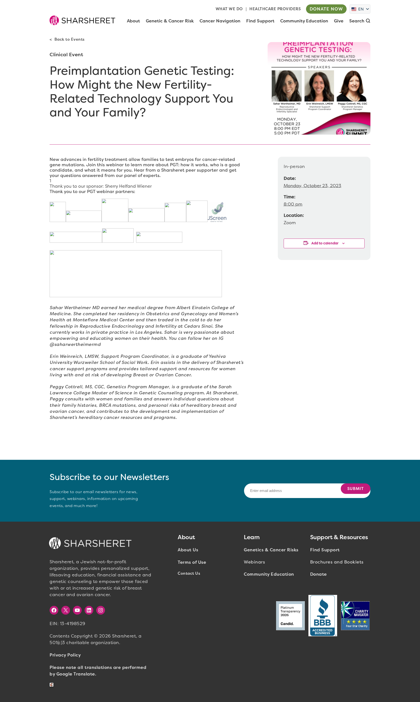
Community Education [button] (269, 574)
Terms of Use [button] (192, 562)
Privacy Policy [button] (65, 655)
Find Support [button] (325, 550)
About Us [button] (188, 550)
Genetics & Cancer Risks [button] (271, 550)
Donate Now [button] (326, 9)
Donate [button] (318, 574)
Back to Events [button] (69, 39)
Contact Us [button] (189, 573)
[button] (82, 20)
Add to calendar (325, 243)
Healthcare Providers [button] (275, 9)
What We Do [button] (229, 9)
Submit (355, 488)
